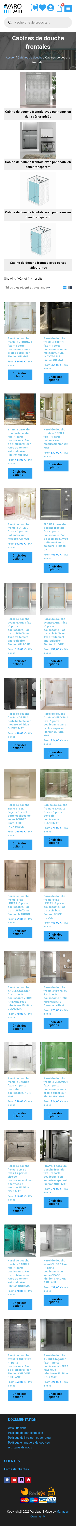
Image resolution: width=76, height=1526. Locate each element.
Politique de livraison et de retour (30, 1438)
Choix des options (19, 375)
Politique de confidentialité (25, 1433)
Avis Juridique (17, 1428)
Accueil (10, 57)
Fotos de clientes (16, 1469)
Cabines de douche (30, 57)
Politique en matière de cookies (29, 1442)
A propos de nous (20, 1447)
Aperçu (20, 331)
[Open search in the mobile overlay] (38, 22)
